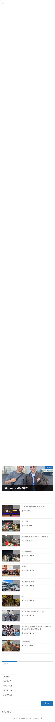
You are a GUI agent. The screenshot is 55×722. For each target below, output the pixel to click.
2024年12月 (7, 686)
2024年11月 (7, 690)
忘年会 (24, 566)
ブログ (5, 664)
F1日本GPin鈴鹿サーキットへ (34, 506)
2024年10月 (7, 695)
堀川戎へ (25, 521)
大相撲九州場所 (28, 581)
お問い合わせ (6, 712)
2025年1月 (7, 681)
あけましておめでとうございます (35, 536)
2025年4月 (7, 676)
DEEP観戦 (26, 641)
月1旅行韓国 (27, 551)
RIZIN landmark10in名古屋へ (34, 611)
